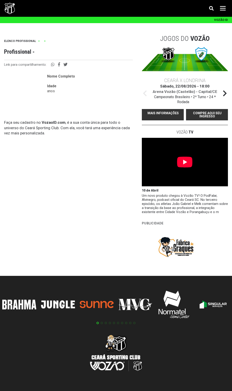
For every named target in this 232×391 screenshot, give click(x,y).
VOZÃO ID (221, 20)
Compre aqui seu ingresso (207, 114)
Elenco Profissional (20, 41)
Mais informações (163, 113)
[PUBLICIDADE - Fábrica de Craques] (176, 248)
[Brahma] (19, 305)
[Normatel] (174, 305)
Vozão (184, 132)
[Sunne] (97, 305)
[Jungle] (58, 305)
